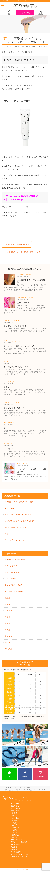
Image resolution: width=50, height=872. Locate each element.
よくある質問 (16, 852)
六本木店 (8, 611)
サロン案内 (15, 811)
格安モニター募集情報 (19, 842)
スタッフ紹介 (10, 579)
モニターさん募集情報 (14, 591)
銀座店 (9, 713)
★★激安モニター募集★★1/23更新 (19, 502)
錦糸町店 (9, 709)
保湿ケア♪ (9, 534)
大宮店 (7, 643)
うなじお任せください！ (15, 540)
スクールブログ (11, 566)
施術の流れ (15, 806)
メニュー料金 (16, 803)
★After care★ (11, 508)
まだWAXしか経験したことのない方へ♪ (20, 521)
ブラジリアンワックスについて (22, 854)
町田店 (7, 630)
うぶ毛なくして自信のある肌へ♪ (18, 515)
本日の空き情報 (16, 840)
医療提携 (14, 849)
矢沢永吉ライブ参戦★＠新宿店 (17, 244)
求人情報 (14, 847)
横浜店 (7, 623)
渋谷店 (7, 604)
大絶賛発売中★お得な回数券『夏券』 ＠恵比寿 (25, 252)
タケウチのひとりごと (14, 585)
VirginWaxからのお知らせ (15, 559)
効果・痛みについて (19, 856)
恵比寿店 (8, 649)
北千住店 (8, 636)
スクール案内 (16, 844)
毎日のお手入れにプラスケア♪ (17, 527)
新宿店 (7, 617)
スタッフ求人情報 (12, 572)
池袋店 (7, 598)
